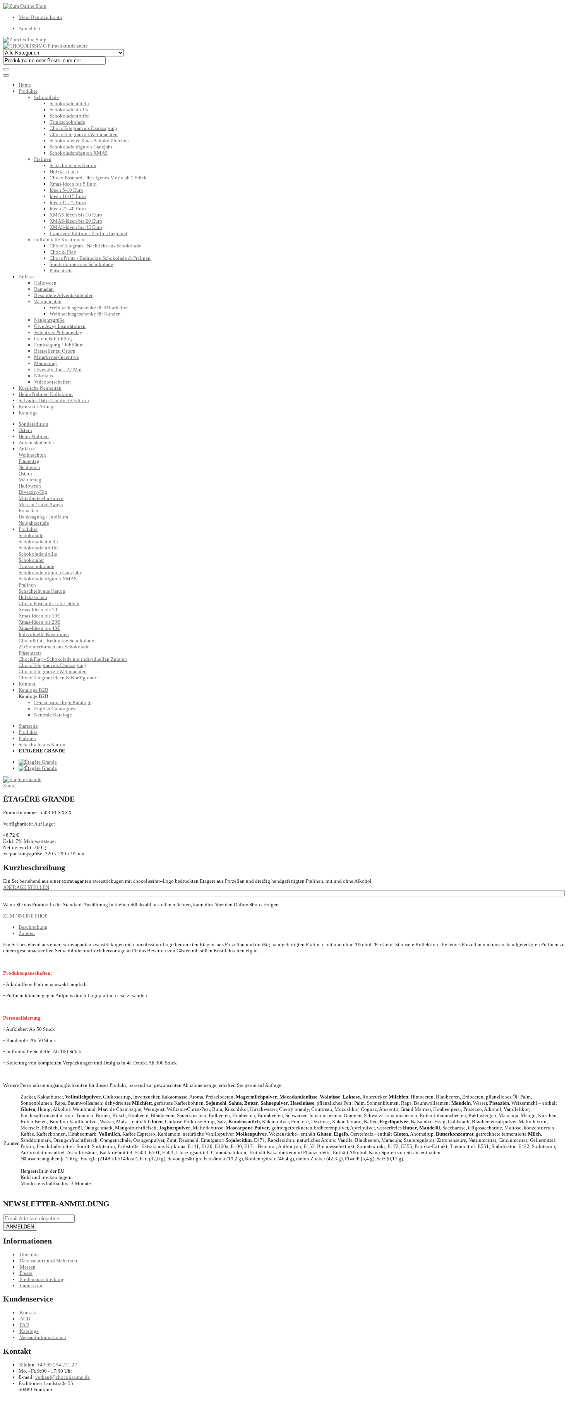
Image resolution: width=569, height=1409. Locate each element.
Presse (26, 1273)
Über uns (29, 1254)
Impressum (31, 1285)
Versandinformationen (43, 1337)
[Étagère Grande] (38, 762)
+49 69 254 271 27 (57, 1365)
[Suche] (6, 69)
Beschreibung (33, 927)
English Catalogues (54, 708)
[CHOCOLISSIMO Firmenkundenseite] (45, 46)
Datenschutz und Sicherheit (48, 1261)
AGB (25, 1319)
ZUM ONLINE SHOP (25, 916)
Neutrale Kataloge (53, 715)
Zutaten (27, 933)
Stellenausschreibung (42, 1279)
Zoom (9, 785)
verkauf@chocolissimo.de (62, 1377)
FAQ (24, 1325)
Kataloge (28, 413)
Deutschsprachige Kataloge (62, 702)
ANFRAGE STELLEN (26, 887)
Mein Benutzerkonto (40, 17)
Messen (28, 1267)
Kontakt (28, 1312)
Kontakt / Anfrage (37, 406)
